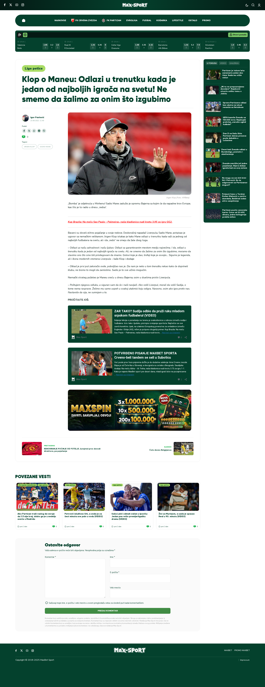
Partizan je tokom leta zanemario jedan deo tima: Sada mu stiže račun (233, 74)
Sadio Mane (45, 147)
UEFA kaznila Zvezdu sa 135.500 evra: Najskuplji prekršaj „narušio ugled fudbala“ (234, 121)
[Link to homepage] (135, 5)
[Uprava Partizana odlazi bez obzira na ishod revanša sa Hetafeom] (213, 107)
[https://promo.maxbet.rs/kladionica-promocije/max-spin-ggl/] (129, 410)
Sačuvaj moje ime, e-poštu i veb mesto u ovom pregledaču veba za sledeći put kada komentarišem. (96, 602)
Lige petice (34, 68)
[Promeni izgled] (246, 5)
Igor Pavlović (37, 117)
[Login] (260, 5)
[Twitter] (10, 4)
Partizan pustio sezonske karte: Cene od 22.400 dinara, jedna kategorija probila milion (234, 213)
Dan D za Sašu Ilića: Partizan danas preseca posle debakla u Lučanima (234, 137)
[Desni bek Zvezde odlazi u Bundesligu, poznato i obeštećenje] (213, 153)
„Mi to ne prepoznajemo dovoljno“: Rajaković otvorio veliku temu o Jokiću (232, 90)
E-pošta (114, 572)
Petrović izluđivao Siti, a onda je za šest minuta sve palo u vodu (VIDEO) (84, 515)
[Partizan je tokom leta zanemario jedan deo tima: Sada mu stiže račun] (213, 74)
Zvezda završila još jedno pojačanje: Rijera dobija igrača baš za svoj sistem (234, 165)
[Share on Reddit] (39, 131)
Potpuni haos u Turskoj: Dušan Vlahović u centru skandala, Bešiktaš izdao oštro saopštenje (234, 197)
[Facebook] (4, 4)
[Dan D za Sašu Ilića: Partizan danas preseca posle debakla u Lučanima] (213, 137)
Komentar (50, 557)
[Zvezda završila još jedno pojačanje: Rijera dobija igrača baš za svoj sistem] (213, 167)
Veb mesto (115, 587)
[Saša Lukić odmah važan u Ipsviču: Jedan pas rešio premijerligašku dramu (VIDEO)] (131, 497)
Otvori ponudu (239, 35)
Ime (112, 557)
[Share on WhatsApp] (34, 131)
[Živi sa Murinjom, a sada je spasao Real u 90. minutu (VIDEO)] (178, 497)
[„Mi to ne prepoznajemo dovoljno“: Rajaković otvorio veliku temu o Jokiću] (212, 90)
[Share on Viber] (44, 131)
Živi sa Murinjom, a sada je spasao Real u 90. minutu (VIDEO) (177, 515)
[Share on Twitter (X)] (29, 131)
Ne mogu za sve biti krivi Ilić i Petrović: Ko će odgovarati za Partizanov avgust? (234, 181)
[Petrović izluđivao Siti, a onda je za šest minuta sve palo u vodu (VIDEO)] (84, 497)
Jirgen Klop (29, 147)
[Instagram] (22, 4)
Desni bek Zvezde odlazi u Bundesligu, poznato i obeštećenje (234, 151)
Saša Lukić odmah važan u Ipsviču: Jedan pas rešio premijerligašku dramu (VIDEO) (130, 516)
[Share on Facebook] (24, 131)
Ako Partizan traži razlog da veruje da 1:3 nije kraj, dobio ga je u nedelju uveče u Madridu (37, 516)
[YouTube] (16, 4)
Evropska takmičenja (27, 485)
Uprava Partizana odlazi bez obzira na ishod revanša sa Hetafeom (234, 105)
